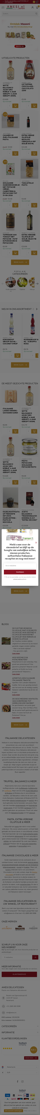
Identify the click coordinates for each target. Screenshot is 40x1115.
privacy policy (17, 579)
